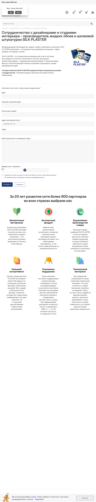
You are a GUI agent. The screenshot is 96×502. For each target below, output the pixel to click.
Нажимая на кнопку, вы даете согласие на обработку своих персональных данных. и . (30, 176)
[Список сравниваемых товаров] (73, 13)
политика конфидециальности (34, 177)
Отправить (7, 184)
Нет (18, 12)
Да (11, 12)
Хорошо (85, 498)
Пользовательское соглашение (14, 177)
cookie (33, 497)
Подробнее (39, 499)
